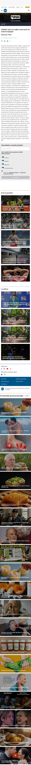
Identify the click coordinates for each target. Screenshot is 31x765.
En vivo (27, 7)
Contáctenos (4, 384)
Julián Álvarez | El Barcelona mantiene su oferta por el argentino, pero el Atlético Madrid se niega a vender (15, 278)
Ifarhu (22, 7)
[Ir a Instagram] (4, 369)
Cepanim (18, 7)
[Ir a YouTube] (8, 369)
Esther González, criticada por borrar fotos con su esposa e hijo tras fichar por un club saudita (14, 243)
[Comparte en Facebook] (2, 41)
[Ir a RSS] (11, 369)
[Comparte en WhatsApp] (7, 41)
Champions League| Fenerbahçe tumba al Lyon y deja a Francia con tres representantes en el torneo (15, 208)
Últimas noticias (4, 7)
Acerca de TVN (19, 381)
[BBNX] (2, 388)
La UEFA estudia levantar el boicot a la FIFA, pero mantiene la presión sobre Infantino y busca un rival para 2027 (15, 260)
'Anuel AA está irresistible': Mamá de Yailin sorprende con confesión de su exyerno (15, 304)
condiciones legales (13, 172)
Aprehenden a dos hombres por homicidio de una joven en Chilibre (14, 357)
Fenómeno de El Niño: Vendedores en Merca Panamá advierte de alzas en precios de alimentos (15, 321)
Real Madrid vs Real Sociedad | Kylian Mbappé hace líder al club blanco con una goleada (15, 225)
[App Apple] (2, 374)
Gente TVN (3, 379)
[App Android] (5, 374)
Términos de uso (5, 381)
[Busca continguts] (28, 10)
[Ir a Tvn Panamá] (15, 10)
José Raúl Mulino (12, 7)
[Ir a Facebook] (1, 369)
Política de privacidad (21, 379)
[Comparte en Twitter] (4, 41)
